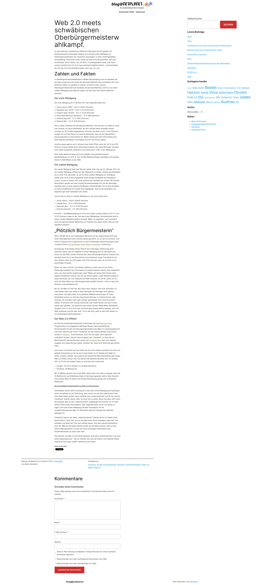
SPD (218, 97)
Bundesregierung (230, 88)
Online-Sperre (226, 92)
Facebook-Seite (95, 340)
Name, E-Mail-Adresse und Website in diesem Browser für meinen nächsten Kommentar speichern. (86, 553)
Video (190, 102)
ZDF (237, 102)
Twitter (236, 97)
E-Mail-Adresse (61, 532)
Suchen (228, 24)
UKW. (189, 77)
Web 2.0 (97, 467)
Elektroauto (191, 68)
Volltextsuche (194, 18)
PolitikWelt (58, 461)
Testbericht (226, 97)
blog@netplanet (75, 581)
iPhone (213, 92)
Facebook (92, 465)
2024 (189, 41)
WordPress (228, 101)
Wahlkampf (199, 102)
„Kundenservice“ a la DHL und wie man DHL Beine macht (209, 45)
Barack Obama (198, 88)
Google (99, 465)
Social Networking (209, 97)
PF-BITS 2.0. (192, 72)
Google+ (66, 334)
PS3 (200, 97)
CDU (239, 88)
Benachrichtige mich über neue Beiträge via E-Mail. (77, 563)
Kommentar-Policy (198, 130)
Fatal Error (193, 92)
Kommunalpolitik (109, 465)
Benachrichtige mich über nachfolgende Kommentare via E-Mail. (82, 559)
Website (57, 542)
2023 (189, 59)
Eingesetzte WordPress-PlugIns (203, 124)
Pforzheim (240, 92)
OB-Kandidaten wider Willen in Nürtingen (84, 244)
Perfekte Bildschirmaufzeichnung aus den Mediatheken (208, 63)
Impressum (195, 127)
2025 (189, 37)
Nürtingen (121, 465)
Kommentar (59, 499)
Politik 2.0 (145, 465)
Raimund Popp (106, 323)
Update (245, 97)
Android (189, 88)
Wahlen (91, 467)
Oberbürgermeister (133, 465)
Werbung (217, 102)
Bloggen (211, 87)
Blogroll (220, 88)
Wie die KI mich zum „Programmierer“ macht (204, 50)
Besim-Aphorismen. (198, 121)
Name (57, 522)
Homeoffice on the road (196, 54)
